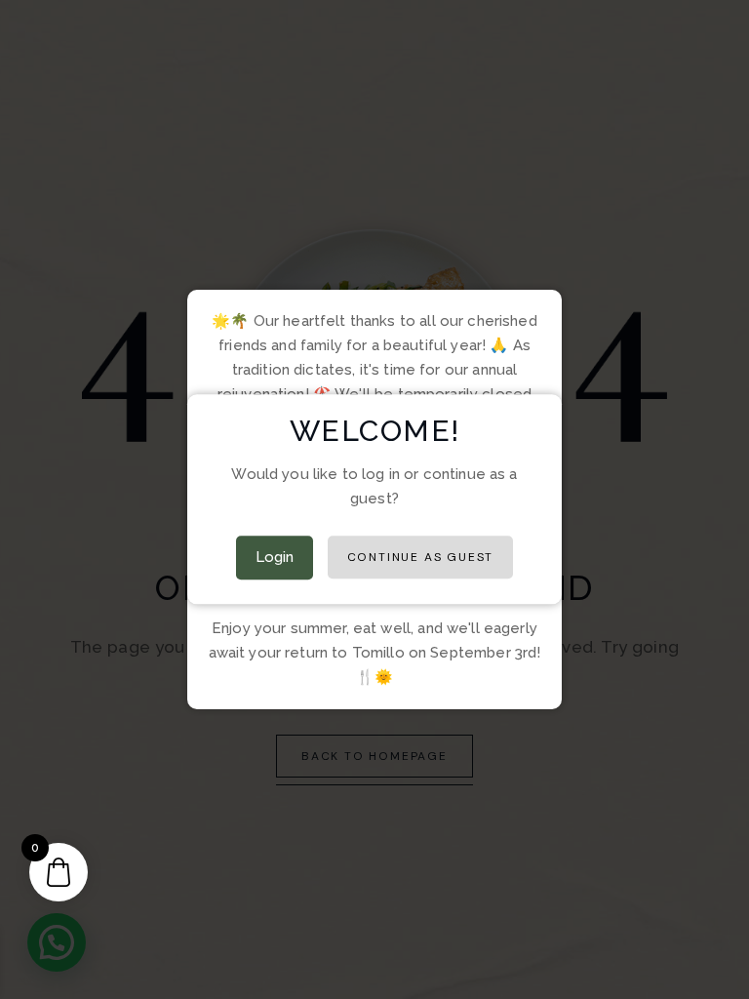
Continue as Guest (420, 558)
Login (275, 558)
